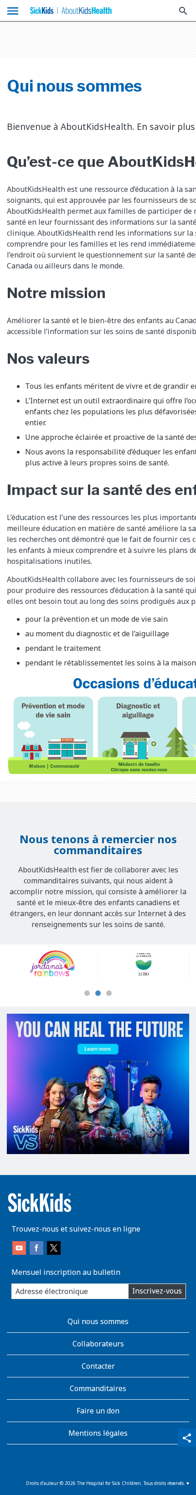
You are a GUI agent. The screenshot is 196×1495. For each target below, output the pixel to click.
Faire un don (98, 1411)
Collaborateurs (98, 1344)
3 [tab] (108, 993)
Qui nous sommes (98, 1321)
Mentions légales (98, 1433)
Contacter (98, 1366)
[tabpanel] (78, 964)
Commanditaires (98, 1388)
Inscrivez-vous (157, 1291)
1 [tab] (87, 993)
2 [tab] (98, 993)
